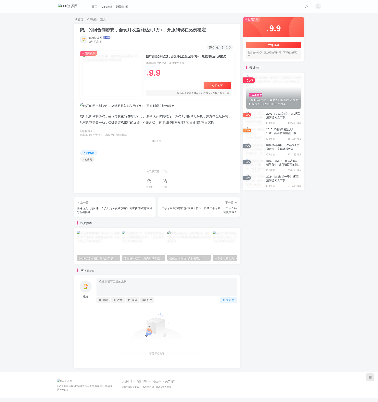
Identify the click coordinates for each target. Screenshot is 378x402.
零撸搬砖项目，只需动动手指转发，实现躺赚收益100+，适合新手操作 (282, 149)
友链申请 (127, 381)
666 (160, 386)
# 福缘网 (87, 159)
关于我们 (170, 381)
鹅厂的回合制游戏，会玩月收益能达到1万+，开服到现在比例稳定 (143, 29)
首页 (94, 7)
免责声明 (141, 381)
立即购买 (217, 85)
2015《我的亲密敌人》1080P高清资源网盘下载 (281, 131)
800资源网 (95, 38)
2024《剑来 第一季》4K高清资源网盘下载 (282, 178)
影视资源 (122, 7)
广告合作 (156, 381)
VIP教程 (106, 7)
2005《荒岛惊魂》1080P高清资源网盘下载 (283, 115)
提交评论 (228, 300)
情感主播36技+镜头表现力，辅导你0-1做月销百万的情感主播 (283, 164)
